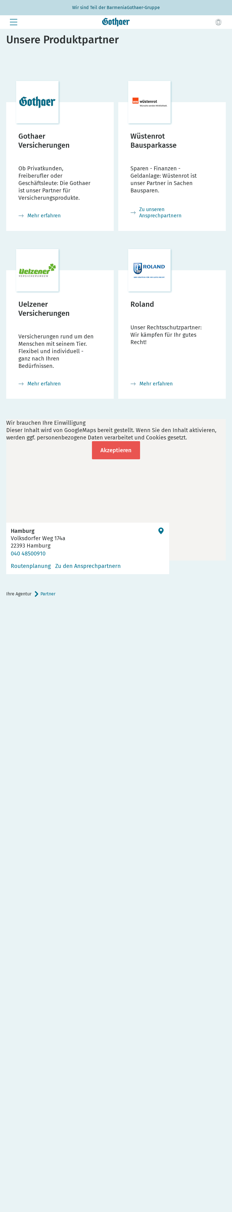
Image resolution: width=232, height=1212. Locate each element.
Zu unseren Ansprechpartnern (160, 212)
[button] (218, 22)
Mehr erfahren (44, 216)
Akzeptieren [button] (116, 450)
